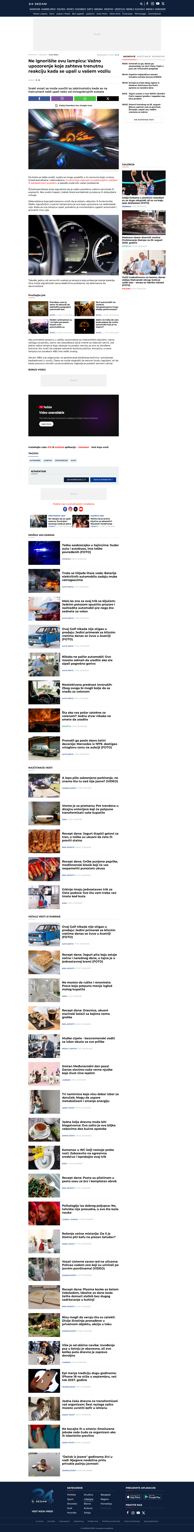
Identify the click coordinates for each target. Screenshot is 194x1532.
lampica (48, 460)
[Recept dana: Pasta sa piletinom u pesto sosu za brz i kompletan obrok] (44, 1185)
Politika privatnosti (111, 1521)
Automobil (35, 460)
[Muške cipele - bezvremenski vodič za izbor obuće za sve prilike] (44, 1046)
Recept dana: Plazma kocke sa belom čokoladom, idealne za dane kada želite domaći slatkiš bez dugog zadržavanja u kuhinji (90, 1295)
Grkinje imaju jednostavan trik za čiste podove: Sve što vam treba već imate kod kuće (89, 893)
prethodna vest (56, 516)
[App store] (134, 1496)
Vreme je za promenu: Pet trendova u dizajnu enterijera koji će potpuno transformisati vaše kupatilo (90, 809)
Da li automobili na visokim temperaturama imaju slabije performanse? (107, 306)
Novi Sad (106, 1508)
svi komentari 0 (76, 479)
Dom (51, 14)
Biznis (129, 9)
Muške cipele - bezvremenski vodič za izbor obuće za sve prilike (88, 1040)
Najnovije (35, 9)
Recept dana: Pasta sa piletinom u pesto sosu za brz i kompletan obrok (89, 1179)
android (59, 447)
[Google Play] (152, 1496)
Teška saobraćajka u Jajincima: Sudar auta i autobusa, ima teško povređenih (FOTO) (90, 549)
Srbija (149, 9)
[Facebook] (147, 4)
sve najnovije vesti (144, 119)
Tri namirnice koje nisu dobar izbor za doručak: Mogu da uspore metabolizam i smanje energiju (90, 1098)
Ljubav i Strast (63, 14)
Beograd (105, 1495)
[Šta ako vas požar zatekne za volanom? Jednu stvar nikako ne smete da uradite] (44, 720)
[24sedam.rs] (37, 4)
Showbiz (80, 9)
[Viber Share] (62, 98)
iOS (50, 447)
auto (73, 460)
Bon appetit (78, 14)
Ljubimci (90, 14)
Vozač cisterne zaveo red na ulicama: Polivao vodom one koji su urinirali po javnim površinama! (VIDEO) (90, 1265)
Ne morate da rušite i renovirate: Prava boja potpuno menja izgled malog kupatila (87, 986)
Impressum (64, 1521)
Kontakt (51, 1521)
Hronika (98, 9)
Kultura (139, 9)
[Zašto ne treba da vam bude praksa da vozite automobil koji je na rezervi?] (84, 326)
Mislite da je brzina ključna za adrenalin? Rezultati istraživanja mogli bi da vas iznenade (101, 521)
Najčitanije (144, 56)
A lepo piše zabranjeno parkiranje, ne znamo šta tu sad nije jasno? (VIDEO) (90, 779)
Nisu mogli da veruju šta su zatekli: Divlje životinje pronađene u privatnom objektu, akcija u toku (88, 1321)
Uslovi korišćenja (132, 1521)
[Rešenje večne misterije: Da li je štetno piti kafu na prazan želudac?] (44, 1241)
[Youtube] (81, 509)
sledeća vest (97, 516)
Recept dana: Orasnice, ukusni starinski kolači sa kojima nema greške (86, 1014)
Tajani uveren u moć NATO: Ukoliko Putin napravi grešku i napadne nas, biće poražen (147, 96)
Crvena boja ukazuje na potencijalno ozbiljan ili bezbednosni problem (73, 182)
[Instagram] (152, 4)
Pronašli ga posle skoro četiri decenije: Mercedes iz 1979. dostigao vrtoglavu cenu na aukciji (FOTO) (89, 744)
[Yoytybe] (158, 4)
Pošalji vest (93, 1521)
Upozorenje (61, 460)
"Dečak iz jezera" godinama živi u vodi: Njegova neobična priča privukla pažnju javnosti (87, 1460)
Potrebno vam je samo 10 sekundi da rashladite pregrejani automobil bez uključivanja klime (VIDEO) (60, 306)
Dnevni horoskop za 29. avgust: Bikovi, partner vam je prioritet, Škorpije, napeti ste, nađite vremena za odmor (145, 108)
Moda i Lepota (40, 14)
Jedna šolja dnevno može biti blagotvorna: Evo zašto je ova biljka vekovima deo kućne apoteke (89, 1125)
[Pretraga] (141, 4)
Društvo (108, 9)
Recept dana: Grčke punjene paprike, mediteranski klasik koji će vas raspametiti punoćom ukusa (90, 865)
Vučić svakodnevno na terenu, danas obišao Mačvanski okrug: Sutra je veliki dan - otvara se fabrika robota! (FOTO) (143, 281)
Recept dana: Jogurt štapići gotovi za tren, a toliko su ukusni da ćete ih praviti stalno (90, 837)
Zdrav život (115, 14)
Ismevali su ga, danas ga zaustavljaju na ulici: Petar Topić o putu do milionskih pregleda (146, 66)
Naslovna (32, 55)
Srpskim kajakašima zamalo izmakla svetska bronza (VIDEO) (145, 75)
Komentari (158, 56)
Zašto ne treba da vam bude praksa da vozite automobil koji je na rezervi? (107, 323)
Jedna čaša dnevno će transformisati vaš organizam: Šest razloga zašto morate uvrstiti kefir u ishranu (90, 1405)
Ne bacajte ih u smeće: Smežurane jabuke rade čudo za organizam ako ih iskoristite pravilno (89, 1432)
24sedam (83, 447)
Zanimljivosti (154, 14)
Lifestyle (119, 9)
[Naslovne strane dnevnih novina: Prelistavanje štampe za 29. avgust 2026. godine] (144, 222)
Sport (70, 9)
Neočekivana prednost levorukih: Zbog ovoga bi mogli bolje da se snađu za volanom (87, 688)
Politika (61, 9)
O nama (39, 1521)
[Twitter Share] (108, 98)
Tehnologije (140, 14)
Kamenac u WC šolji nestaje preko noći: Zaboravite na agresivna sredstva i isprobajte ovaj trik (88, 1153)
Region (105, 1499)
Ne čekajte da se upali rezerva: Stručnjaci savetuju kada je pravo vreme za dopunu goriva (59, 521)
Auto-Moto (102, 14)
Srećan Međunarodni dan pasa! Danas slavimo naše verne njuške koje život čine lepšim (87, 1070)
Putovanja (127, 14)
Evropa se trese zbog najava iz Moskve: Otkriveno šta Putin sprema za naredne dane (144, 85)
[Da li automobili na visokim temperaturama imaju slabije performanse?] (84, 308)
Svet (89, 9)
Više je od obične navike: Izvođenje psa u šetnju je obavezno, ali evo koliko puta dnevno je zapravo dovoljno (88, 1350)
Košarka (126, 207)
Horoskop (160, 9)
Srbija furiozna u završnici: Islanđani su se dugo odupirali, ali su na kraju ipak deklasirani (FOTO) (143, 200)
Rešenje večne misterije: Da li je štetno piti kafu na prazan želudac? (89, 1235)
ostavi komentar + (103, 479)
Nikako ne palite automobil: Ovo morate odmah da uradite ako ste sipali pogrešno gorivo (87, 660)
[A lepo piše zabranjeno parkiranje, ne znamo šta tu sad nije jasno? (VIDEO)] (44, 785)
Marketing (79, 1521)
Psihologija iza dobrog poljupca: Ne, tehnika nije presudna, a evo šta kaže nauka (90, 1209)
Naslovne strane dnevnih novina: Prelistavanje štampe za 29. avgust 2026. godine (142, 240)
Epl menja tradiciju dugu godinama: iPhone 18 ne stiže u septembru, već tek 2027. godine (89, 1377)
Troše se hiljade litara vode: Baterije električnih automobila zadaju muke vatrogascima (89, 577)
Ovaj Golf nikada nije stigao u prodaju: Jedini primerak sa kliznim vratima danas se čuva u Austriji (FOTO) (88, 634)
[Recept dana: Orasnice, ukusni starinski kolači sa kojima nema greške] (44, 1018)
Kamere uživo (48, 9)
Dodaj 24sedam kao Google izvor (75, 105)
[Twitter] (163, 4)
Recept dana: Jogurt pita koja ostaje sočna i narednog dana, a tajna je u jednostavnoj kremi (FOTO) (89, 958)
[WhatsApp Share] (85, 98)
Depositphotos (151, 1521)
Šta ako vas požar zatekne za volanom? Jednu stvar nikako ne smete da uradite (86, 716)
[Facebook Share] (39, 98)
